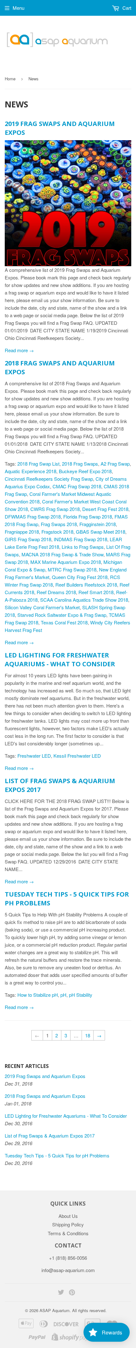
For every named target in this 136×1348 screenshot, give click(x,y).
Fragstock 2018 (57, 531)
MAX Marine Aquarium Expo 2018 (65, 562)
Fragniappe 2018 (22, 531)
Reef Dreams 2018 (56, 592)
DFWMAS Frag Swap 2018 (33, 516)
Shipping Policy (68, 1224)
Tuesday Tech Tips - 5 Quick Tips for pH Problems (57, 1155)
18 (87, 1035)
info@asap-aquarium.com (68, 1270)
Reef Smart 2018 (96, 592)
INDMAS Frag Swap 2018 (80, 539)
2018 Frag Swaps (80, 463)
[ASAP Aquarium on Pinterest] (72, 1292)
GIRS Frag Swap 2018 (28, 539)
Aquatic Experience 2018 (30, 471)
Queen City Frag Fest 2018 (80, 577)
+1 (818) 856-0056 (68, 1257)
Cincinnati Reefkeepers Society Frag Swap (49, 478)
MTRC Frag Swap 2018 (72, 569)
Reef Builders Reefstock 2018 (86, 584)
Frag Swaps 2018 (59, 524)
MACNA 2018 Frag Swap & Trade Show (62, 554)
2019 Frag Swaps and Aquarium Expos (45, 1076)
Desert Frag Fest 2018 (105, 509)
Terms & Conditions (68, 1233)
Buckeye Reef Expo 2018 (85, 471)
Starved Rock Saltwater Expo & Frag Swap (61, 614)
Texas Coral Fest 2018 (64, 622)
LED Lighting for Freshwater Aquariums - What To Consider (60, 659)
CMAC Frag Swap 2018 (77, 486)
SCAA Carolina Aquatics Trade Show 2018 (84, 599)
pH (63, 994)
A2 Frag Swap (115, 463)
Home (10, 79)
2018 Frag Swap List (38, 463)
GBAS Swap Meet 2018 (100, 531)
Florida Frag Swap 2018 (87, 516)
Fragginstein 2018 (97, 524)
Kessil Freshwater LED (77, 755)
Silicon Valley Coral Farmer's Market (42, 607)
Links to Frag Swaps (83, 546)
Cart (126, 7)
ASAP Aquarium (55, 1310)
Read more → (19, 350)
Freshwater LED (34, 755)
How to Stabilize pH (37, 994)
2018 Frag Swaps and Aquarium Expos (45, 1096)
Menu (18, 7)
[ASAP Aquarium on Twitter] (61, 1292)
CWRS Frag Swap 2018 (55, 509)
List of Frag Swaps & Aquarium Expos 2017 (50, 1135)
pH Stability (80, 994)
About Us (68, 1216)
